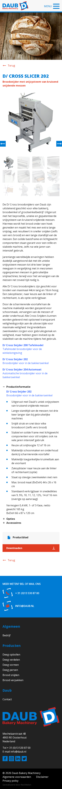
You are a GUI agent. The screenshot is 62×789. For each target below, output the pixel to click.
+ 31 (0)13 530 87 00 (27, 593)
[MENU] (56, 6)
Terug (11, 65)
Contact (7, 699)
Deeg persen (10, 670)
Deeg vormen (11, 665)
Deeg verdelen (11, 659)
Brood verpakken (13, 680)
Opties (10, 519)
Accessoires (13, 523)
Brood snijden (11, 675)
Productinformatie (18, 386)
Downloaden (14, 548)
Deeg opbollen (11, 654)
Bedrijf (6, 635)
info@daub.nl (24, 606)
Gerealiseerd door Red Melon (17, 784)
